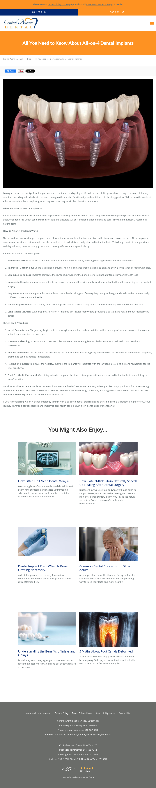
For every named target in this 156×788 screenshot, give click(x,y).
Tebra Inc (47, 713)
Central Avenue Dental (13, 58)
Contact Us (124, 713)
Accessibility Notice (58, 4)
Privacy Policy (61, 713)
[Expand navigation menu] (152, 23)
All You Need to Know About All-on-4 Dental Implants (58, 58)
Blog (29, 58)
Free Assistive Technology (99, 4)
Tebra (91, 777)
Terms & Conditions (82, 713)
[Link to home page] (19, 23)
